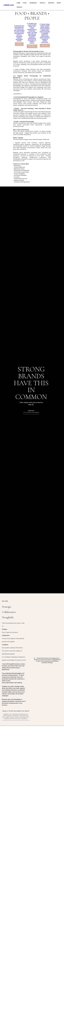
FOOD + (25, 3)
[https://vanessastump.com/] (8, 5)
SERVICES (51, 3)
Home (18, 3)
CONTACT (19, 7)
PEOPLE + (43, 3)
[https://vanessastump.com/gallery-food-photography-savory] (19, 33)
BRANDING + (33, 3)
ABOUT (59, 3)
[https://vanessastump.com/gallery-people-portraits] (45, 33)
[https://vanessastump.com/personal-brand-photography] (32, 33)
